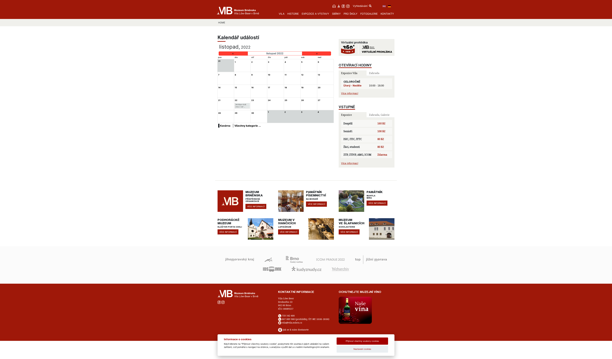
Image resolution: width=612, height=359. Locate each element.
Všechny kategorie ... (247, 125)
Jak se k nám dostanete (296, 329)
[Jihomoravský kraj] (239, 259)
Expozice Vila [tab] (349, 73)
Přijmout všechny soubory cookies (362, 341)
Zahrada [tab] (374, 73)
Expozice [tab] (346, 115)
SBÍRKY (336, 13)
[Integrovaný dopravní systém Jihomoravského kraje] (272, 268)
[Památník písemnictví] (291, 200)
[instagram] (348, 5)
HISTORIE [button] (293, 13)
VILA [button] (281, 13)
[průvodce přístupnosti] (339, 5)
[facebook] (344, 5)
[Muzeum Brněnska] (230, 200)
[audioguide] (334, 5)
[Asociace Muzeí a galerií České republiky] (268, 259)
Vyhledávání (360, 5)
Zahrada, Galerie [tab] (379, 115)
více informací (256, 206)
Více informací (349, 93)
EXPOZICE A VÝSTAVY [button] (315, 13)
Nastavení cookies (362, 349)
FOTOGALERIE (369, 13)
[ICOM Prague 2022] (330, 259)
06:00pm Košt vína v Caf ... (241, 106)
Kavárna (225, 125)
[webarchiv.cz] (340, 268)
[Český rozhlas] (294, 259)
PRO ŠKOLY (350, 13)
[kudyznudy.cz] (306, 268)
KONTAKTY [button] (387, 13)
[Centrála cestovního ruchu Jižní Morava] (371, 259)
